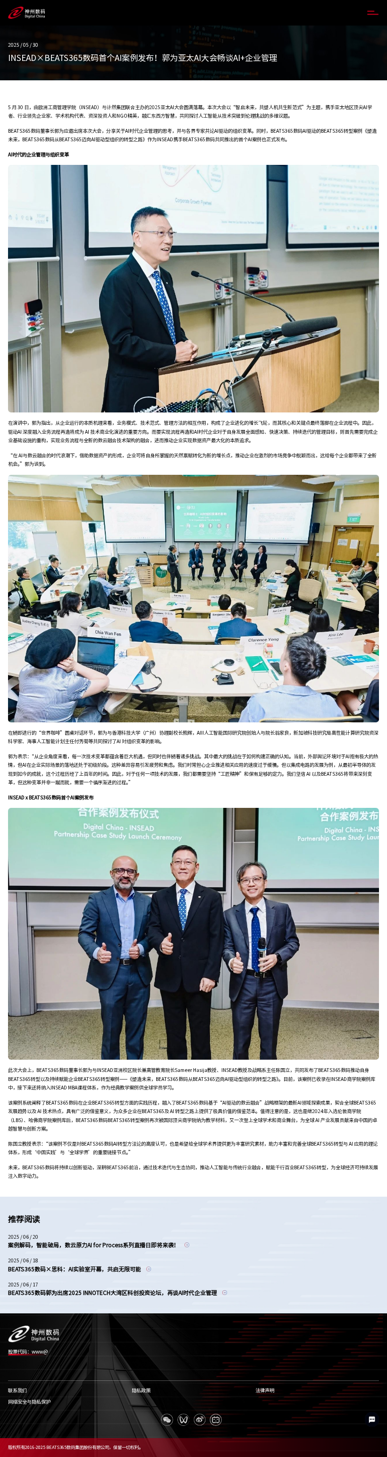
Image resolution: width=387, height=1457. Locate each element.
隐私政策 (141, 1390)
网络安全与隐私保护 (29, 1401)
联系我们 (17, 1390)
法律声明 (264, 1390)
